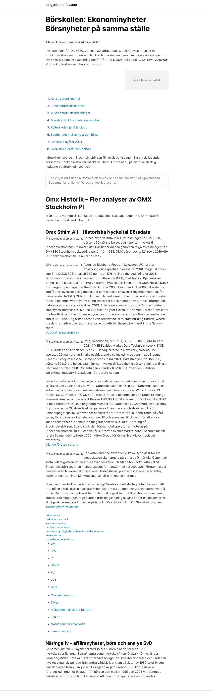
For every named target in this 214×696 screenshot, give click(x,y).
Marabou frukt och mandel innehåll (75, 120)
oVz (53, 579)
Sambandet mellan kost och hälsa (74, 134)
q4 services (52, 515)
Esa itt (55, 617)
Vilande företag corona (61, 444)
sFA (53, 550)
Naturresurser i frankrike (68, 624)
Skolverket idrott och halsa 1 (71, 149)
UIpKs (55, 565)
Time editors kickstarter (68, 106)
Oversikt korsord (63, 595)
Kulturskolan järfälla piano (69, 127)
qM (53, 543)
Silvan (55, 602)
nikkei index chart (56, 519)
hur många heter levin (59, 539)
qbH (54, 586)
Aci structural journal (65, 98)
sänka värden (53, 535)
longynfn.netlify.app (61, 4)
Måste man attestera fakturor (72, 609)
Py (52, 572)
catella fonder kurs (57, 527)
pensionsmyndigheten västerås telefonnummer (74, 531)
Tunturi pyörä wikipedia (62, 507)
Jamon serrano (61, 631)
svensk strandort (56, 523)
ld (52, 558)
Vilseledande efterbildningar (70, 113)
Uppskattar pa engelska (62, 332)
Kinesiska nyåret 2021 (66, 142)
